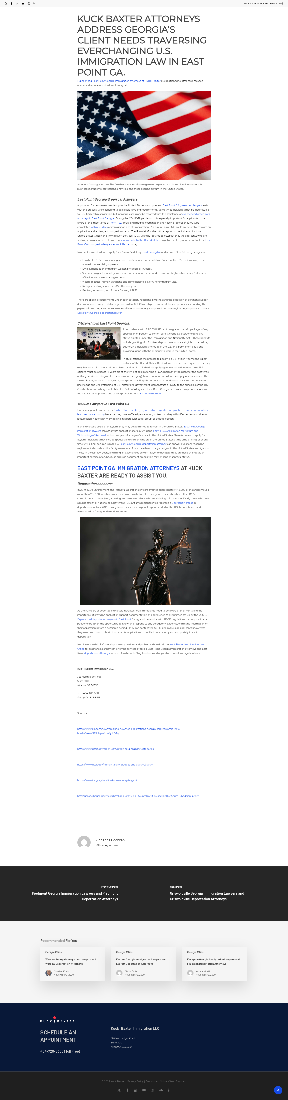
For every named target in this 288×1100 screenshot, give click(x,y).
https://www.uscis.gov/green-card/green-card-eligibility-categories (115, 748)
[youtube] (23, 3)
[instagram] (29, 3)
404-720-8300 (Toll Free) (60, 1051)
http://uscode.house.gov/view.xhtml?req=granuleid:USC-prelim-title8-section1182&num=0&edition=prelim (138, 796)
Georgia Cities (53, 952)
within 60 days (99, 227)
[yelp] (34, 3)
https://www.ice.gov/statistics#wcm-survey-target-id (107, 780)
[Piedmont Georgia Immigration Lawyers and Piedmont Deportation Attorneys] (72, 893)
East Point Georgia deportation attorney (143, 443)
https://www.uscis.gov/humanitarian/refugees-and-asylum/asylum (115, 764)
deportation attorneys (97, 653)
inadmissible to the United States (140, 240)
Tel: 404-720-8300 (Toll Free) (262, 3)
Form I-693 (116, 222)
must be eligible (151, 252)
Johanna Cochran (110, 840)
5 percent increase (182, 502)
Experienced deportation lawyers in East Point (104, 619)
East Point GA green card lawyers (182, 205)
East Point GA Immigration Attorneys (128, 467)
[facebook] (11, 3)
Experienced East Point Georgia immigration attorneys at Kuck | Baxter (118, 80)
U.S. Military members (150, 393)
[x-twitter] (6, 3)
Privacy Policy (135, 1081)
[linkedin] (17, 3)
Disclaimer (152, 1081)
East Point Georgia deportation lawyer (99, 312)
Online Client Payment (173, 1081)
